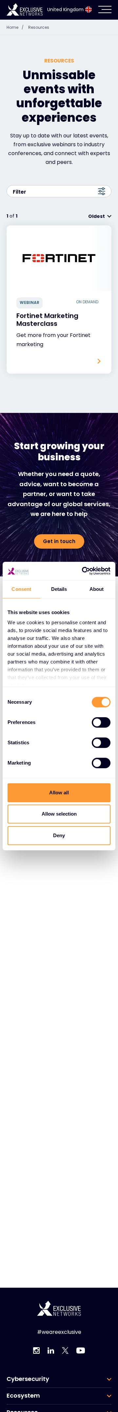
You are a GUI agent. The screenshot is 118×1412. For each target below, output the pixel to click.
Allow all (59, 792)
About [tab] (96, 589)
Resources (38, 27)
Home (15, 27)
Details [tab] (59, 589)
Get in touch (59, 541)
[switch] (101, 722)
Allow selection (59, 814)
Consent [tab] (21, 589)
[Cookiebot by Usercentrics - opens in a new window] (83, 571)
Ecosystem (23, 1396)
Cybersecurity (28, 1379)
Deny (59, 835)
